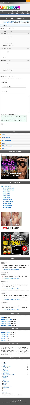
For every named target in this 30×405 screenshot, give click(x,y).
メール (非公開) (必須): (6, 86)
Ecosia (4, 384)
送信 (2, 124)
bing (4, 365)
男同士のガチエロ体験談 (7, 145)
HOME (3, 134)
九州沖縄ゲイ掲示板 (7, 199)
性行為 (2, 317)
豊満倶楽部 (5, 376)
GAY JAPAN (5, 370)
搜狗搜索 (5, 377)
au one (4, 388)
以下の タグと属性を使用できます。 (9, 114)
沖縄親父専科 (6, 372)
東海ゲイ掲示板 (6, 193)
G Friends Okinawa (7, 386)
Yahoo (4, 369)
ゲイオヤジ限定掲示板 (8, 201)
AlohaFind (5, 383)
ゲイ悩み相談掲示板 (7, 205)
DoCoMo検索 (6, 381)
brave (4, 380)
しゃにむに (5, 379)
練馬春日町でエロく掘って (7, 319)
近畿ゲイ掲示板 (6, 195)
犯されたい (3, 338)
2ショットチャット (6, 137)
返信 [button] (10, 33)
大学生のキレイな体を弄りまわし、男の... (12, 278)
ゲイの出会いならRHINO (7, 155)
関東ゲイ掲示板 (6, 191)
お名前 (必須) (4, 82)
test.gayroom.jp (16, 402)
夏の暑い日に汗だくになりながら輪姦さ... (12, 269)
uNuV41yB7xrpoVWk (6, 325)
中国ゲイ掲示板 (6, 197)
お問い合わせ (5, 148)
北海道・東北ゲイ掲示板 (8, 22)
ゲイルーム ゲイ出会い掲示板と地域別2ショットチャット (13, 21)
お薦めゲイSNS (5, 143)
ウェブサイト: (4, 91)
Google (4, 363)
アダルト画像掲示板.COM (8, 374)
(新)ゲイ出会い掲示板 (6, 140)
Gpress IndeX (6, 387)
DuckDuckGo (6, 367)
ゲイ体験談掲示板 (7, 207)
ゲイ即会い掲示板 (7, 203)
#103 (28, 48)
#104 (28, 60)
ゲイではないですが (5, 321)
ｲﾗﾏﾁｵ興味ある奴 (4, 334)
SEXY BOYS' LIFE (7, 366)
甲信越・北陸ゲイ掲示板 (8, 190)
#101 (28, 33)
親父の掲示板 (6, 373)
